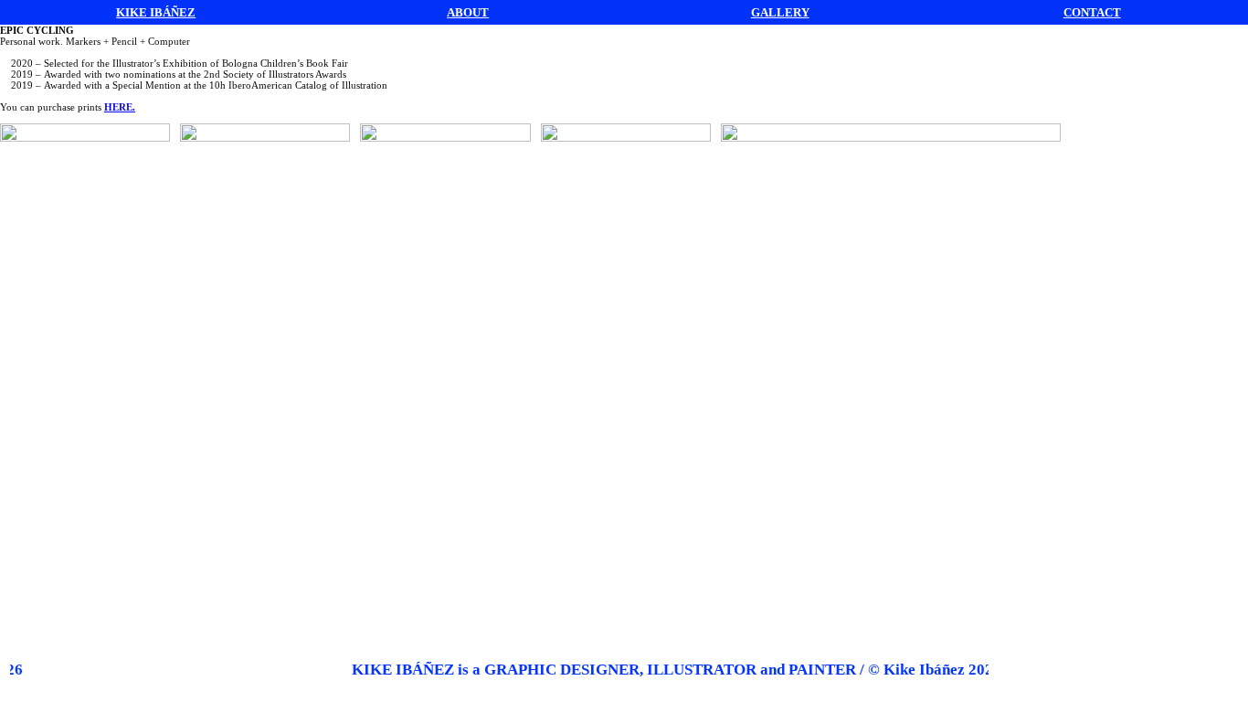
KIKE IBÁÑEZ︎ (156, 12)
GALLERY (780, 12)
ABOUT (468, 12)
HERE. (119, 106)
